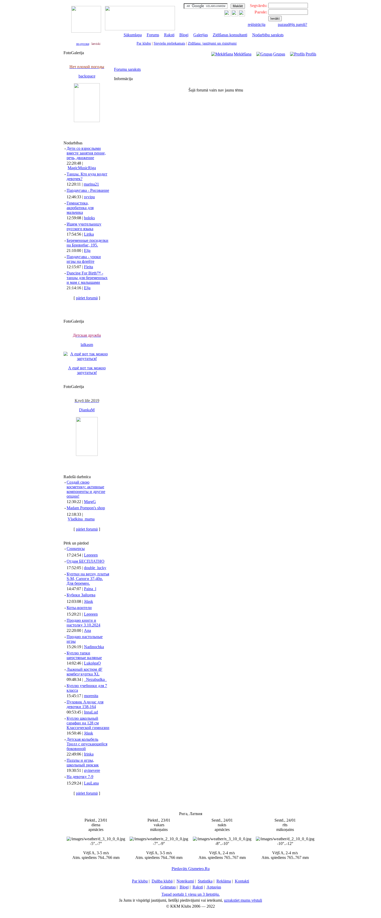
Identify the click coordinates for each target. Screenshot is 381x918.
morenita (91, 696)
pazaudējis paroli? (292, 24)
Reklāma (223, 881)
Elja (87, 250)
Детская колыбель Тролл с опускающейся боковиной (87, 744)
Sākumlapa (133, 35)
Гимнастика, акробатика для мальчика (80, 208)
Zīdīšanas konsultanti (230, 35)
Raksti (169, 35)
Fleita (88, 267)
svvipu (89, 197)
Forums (153, 35)
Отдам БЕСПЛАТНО (85, 561)
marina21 (91, 184)
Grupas (279, 54)
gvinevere (92, 770)
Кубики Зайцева (81, 595)
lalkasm (87, 344)
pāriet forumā (87, 298)
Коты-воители (79, 607)
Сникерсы (76, 548)
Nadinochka (94, 647)
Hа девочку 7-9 (80, 776)
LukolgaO (92, 663)
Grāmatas (168, 887)
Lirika (89, 234)
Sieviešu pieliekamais (169, 43)
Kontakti (242, 881)
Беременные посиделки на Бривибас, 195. (87, 242)
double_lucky (95, 568)
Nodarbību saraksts (268, 35)
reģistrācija (256, 24)
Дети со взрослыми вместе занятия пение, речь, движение (86, 153)
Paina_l (90, 589)
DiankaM (87, 410)
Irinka (89, 754)
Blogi (183, 35)
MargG (90, 501)
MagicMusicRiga (82, 168)
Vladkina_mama (81, 519)
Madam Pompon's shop (86, 508)
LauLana (91, 783)
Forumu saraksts (127, 69)
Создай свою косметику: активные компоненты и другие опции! (86, 489)
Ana (87, 630)
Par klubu (144, 43)
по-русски (82, 44)
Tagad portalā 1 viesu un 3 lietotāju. (190, 894)
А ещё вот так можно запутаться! (87, 370)
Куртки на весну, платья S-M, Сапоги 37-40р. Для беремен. (88, 578)
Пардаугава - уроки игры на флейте (84, 259)
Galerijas (200, 35)
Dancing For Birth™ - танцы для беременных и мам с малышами (87, 278)
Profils (311, 54)
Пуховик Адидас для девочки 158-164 (85, 704)
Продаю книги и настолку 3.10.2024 (83, 622)
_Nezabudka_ (95, 679)
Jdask (88, 601)
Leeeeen (91, 555)
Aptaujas (214, 887)
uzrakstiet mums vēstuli (243, 900)
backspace (87, 76)
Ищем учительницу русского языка (84, 226)
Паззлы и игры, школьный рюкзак (83, 762)
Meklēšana (242, 54)
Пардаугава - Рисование (88, 190)
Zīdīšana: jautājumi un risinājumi (212, 43)
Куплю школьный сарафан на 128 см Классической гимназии (88, 723)
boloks (89, 218)
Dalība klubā (162, 881)
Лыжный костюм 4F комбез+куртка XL (84, 671)
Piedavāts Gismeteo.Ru (191, 868)
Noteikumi (185, 881)
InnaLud (91, 712)
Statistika (205, 881)
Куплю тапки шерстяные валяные (84, 655)
